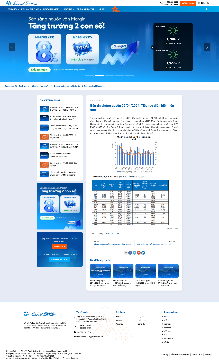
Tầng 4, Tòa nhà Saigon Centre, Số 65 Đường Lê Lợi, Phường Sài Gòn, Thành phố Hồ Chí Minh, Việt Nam (91, 319)
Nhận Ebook (59, 246)
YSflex (166, 320)
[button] (205, 3)
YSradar (167, 335)
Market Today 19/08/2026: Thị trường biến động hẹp (62, 155)
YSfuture (167, 331)
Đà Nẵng (119, 320)
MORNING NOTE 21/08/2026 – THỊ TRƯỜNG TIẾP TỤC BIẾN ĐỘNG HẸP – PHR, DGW (64, 108)
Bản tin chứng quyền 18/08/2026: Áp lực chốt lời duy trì (145, 283)
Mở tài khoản (188, 3)
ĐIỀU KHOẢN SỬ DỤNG (180, 355)
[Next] (207, 47)
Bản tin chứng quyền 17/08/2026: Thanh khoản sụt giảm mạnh (167, 283)
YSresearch (168, 338)
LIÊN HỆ (164, 355)
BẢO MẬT (209, 355)
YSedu (166, 342)
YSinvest (167, 324)
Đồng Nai (141, 324)
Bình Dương (142, 320)
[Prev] (12, 47)
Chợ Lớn (141, 317)
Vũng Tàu (119, 324)
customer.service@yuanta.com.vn (89, 336)
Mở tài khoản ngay (59, 259)
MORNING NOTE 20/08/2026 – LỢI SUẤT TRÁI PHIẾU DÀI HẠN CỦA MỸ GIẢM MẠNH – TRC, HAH (64, 145)
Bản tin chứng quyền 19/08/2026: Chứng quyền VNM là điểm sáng (63, 173)
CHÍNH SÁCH (197, 355)
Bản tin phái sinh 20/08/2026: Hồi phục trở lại (63, 136)
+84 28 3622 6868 (170, 2)
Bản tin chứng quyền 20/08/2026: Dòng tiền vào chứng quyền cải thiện (64, 127)
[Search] (207, 9)
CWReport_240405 (113, 233)
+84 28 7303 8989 (170, 4)
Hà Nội (118, 317)
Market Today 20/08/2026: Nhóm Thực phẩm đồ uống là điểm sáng (63, 118)
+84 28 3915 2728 (83, 332)
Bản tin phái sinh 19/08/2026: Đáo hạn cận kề (63, 164)
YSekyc (166, 317)
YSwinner (167, 327)
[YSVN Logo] (21, 3)
